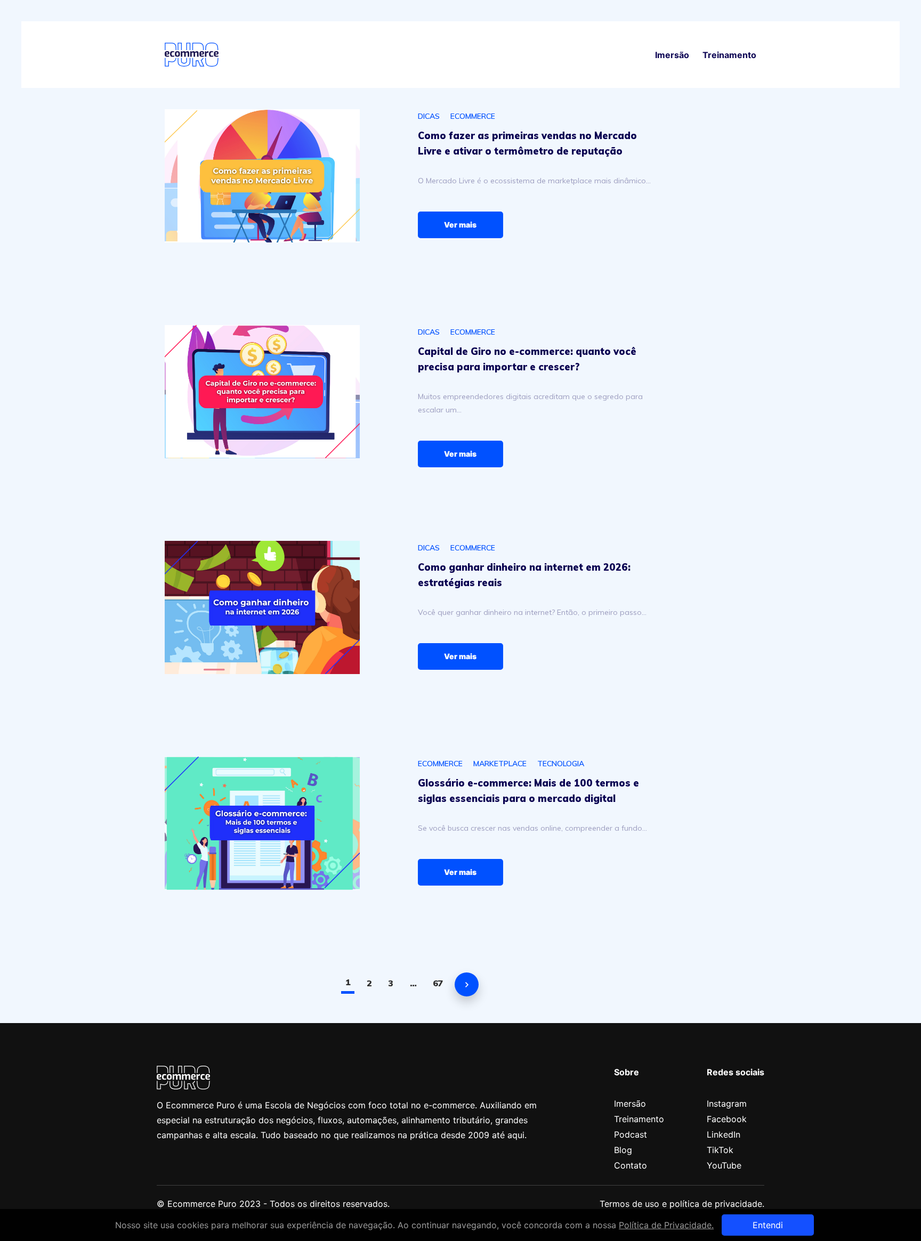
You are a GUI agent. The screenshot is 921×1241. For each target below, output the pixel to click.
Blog (623, 1150)
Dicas (429, 116)
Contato (630, 1165)
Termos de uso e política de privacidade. (682, 1203)
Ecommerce (472, 116)
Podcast (630, 1134)
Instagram (727, 1103)
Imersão (672, 55)
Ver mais (460, 224)
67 (438, 983)
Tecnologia (560, 763)
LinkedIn (723, 1134)
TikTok (720, 1150)
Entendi (768, 1225)
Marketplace (500, 763)
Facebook (727, 1119)
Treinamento (729, 55)
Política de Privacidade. (666, 1225)
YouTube (724, 1165)
